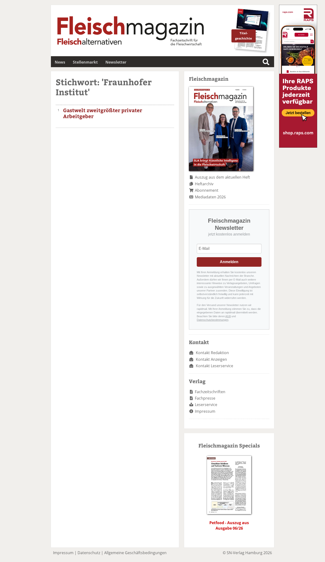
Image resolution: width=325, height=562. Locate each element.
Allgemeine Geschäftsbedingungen (135, 552)
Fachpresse (205, 398)
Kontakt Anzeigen (211, 359)
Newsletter (115, 62)
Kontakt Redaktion (212, 352)
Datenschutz (89, 552)
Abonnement (206, 190)
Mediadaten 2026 (210, 197)
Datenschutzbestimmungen (212, 319)
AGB (228, 316)
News (60, 62)
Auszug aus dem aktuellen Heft (222, 177)
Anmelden (229, 262)
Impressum (205, 411)
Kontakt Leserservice (214, 365)
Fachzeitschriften (210, 391)
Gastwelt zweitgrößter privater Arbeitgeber (102, 113)
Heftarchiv (204, 183)
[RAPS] (298, 146)
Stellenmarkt (85, 62)
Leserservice (206, 404)
